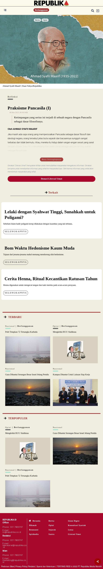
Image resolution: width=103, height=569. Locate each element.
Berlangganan (41, 10)
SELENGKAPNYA (16, 231)
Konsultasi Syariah (77, 525)
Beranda (36, 521)
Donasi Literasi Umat (51, 178)
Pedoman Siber (7, 566)
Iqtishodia (34, 534)
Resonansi (33, 530)
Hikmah (33, 525)
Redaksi (31, 566)
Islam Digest (74, 521)
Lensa (70, 530)
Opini (45, 20)
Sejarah (52, 530)
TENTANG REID (64, 566)
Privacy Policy (21, 566)
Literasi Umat (74, 534)
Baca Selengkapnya (51, 159)
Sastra (51, 534)
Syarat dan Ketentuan (46, 566)
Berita (37, 20)
